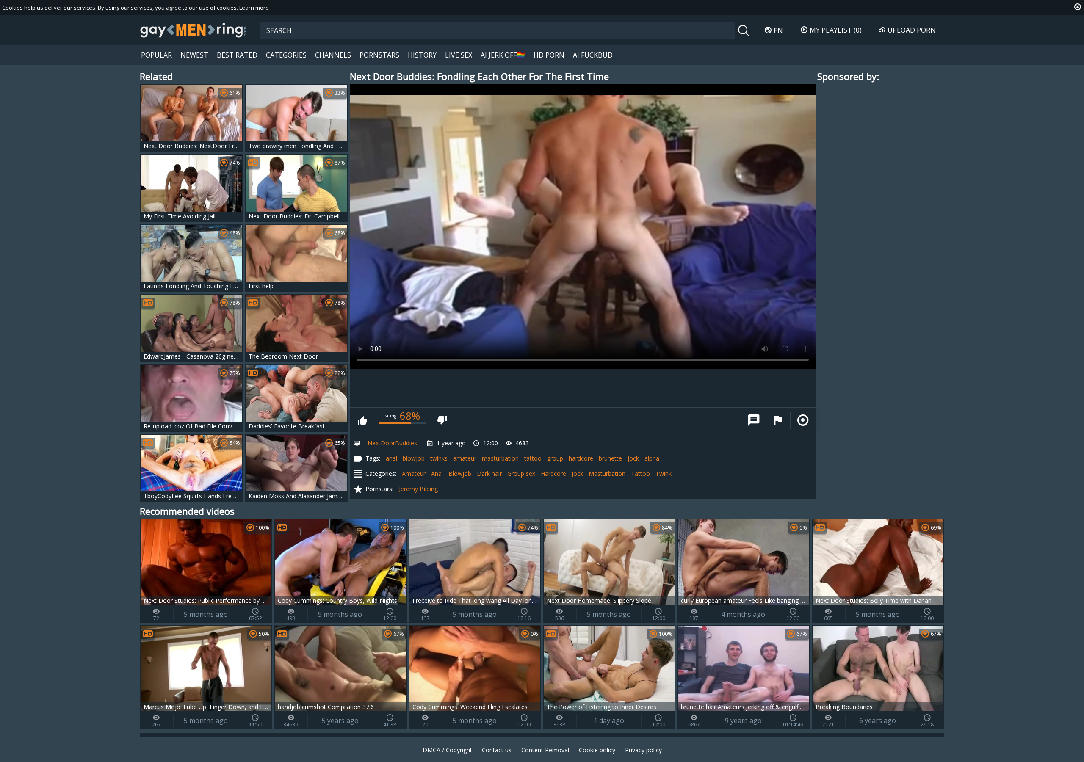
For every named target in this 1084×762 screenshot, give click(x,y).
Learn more (254, 7)
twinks (439, 458)
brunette (610, 458)
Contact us (497, 750)
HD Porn (549, 55)
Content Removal (545, 750)
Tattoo (640, 473)
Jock (577, 473)
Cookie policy (597, 750)
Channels (333, 55)
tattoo (533, 458)
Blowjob (459, 473)
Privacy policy (643, 750)
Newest (194, 55)
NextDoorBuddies (392, 443)
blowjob (414, 458)
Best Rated (237, 55)
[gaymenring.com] (193, 30)
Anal (437, 473)
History (422, 55)
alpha (651, 458)
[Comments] (754, 420)
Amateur (414, 473)
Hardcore (553, 473)
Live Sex (458, 55)
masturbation (500, 458)
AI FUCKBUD (593, 55)
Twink (663, 473)
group (555, 458)
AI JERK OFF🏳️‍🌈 (503, 55)
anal (391, 458)
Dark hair (489, 473)
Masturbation (607, 473)
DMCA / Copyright (447, 750)
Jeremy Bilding (418, 489)
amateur (464, 458)
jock (633, 458)
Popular (156, 55)
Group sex (521, 473)
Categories (286, 55)
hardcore (581, 458)
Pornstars (379, 55)
